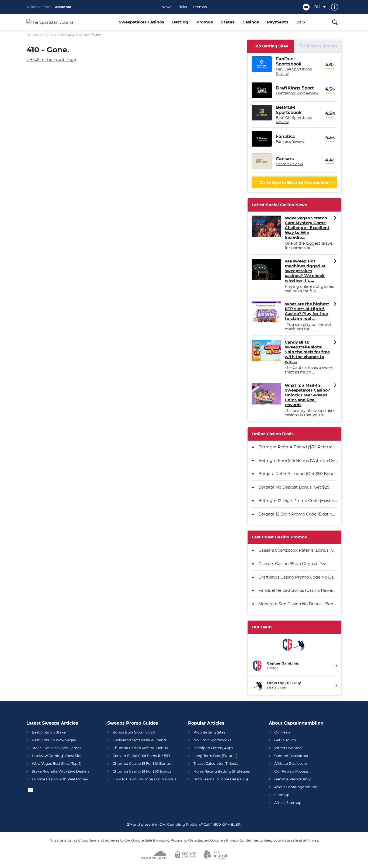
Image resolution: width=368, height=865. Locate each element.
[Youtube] (306, 7)
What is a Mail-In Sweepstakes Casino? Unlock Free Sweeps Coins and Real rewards (307, 395)
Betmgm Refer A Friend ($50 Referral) (296, 446)
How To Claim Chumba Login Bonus (144, 779)
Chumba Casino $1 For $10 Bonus (142, 763)
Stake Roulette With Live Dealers (60, 771)
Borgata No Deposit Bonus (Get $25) (294, 487)
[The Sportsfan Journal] (70, 22)
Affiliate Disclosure (290, 763)
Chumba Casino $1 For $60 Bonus (142, 771)
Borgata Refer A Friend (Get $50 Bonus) (297, 473)
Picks (182, 7)
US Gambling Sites (41, 35)
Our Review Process (291, 771)
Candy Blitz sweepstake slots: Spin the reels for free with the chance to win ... (307, 352)
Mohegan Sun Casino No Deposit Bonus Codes (297, 603)
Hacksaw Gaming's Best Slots (57, 755)
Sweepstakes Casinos (141, 22)
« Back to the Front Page (51, 59)
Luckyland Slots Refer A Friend (139, 740)
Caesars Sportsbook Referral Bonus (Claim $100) (297, 550)
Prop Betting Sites (209, 732)
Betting (180, 22)
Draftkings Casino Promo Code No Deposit (297, 577)
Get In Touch (285, 740)
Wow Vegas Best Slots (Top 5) (56, 763)
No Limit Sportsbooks (212, 740)
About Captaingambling (296, 787)
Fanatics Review (290, 141)
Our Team (282, 732)
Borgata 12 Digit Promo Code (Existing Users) (297, 514)
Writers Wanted (288, 748)
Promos (200, 7)
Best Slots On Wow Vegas (54, 740)
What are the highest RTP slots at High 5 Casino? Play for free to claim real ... (307, 311)
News (166, 7)
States (227, 22)
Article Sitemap (287, 802)
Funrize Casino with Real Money (60, 779)
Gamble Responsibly (292, 779)
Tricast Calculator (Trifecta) (216, 763)
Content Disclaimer (291, 755)
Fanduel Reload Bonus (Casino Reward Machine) (297, 590)
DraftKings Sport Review (297, 93)
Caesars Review (289, 164)
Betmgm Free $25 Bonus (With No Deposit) (297, 460)
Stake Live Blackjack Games (56, 748)
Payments (277, 22)
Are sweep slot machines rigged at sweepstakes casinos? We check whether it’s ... (305, 271)
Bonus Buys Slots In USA (134, 732)
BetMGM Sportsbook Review (294, 119)
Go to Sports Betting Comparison (294, 182)
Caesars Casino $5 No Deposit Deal (293, 563)
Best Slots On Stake (49, 732)
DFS (300, 22)
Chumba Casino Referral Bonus (140, 748)
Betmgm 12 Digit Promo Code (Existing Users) (297, 500)
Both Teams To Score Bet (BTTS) (220, 779)
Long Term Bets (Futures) (215, 755)
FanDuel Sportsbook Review (294, 71)
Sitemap (281, 795)
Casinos (250, 22)
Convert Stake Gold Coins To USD (141, 755)
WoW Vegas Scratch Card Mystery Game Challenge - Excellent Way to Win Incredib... (307, 228)
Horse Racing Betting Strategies (221, 771)
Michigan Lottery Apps (213, 748)
